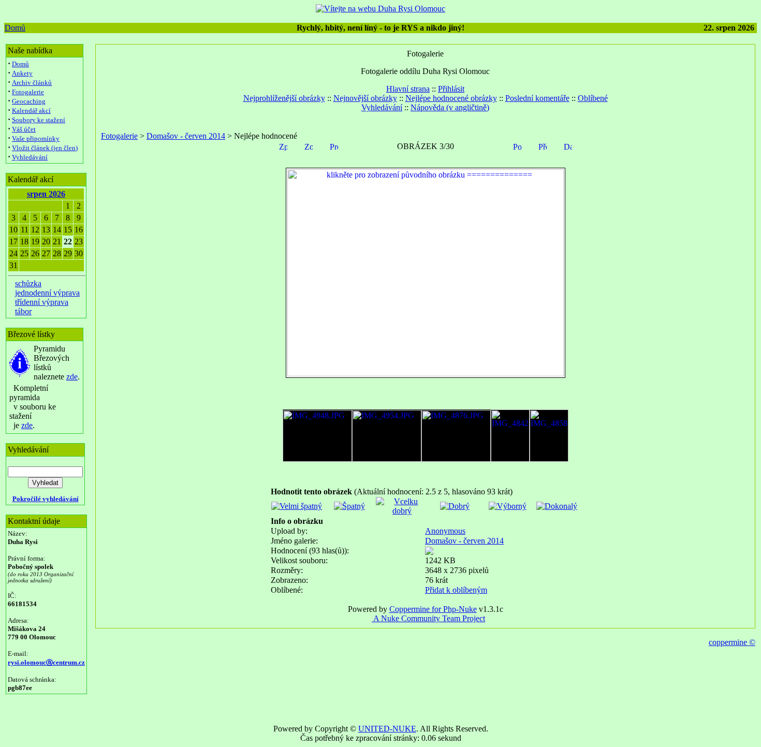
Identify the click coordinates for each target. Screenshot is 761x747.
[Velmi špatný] (296, 506)
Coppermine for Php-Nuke (433, 609)
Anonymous (445, 530)
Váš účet (24, 129)
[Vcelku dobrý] (402, 510)
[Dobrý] (455, 506)
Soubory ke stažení (38, 120)
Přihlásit (451, 88)
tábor (23, 311)
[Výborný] (507, 506)
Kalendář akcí (31, 110)
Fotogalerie (28, 92)
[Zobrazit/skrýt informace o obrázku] (308, 145)
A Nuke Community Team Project (428, 618)
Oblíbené (593, 98)
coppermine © (732, 642)
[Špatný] (349, 506)
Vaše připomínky (36, 138)
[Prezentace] (334, 145)
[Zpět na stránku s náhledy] (283, 145)
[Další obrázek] (568, 145)
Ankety (22, 73)
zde (72, 376)
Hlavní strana (408, 88)
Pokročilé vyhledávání (45, 499)
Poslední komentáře (537, 98)
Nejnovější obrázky (365, 98)
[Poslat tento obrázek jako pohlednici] (517, 145)
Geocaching (29, 101)
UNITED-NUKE (387, 728)
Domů (15, 27)
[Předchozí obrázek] (542, 145)
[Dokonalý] (556, 506)
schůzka (28, 283)
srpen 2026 (46, 193)
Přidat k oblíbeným (456, 589)
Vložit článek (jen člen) (45, 148)
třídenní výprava (41, 302)
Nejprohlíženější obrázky (284, 98)
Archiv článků (32, 82)
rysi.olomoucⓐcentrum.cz (46, 662)
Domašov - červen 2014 (186, 135)
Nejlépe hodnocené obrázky (451, 98)
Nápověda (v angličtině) (450, 107)
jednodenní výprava (47, 292)
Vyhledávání (30, 157)
